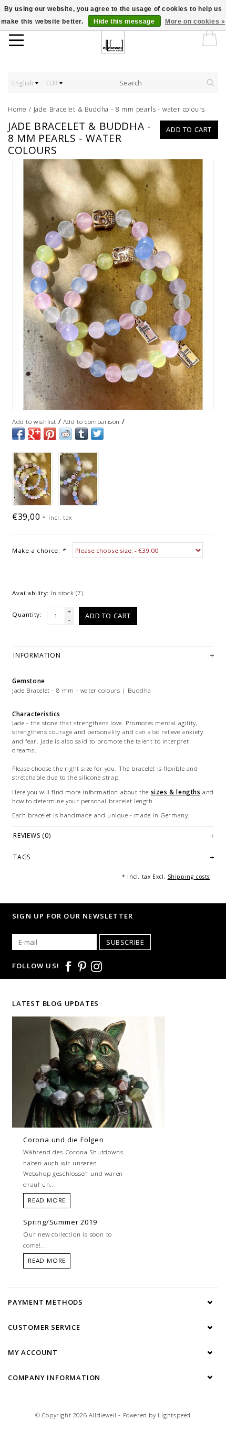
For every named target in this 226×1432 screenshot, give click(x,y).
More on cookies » (195, 21)
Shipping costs (189, 876)
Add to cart (189, 129)
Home (17, 109)
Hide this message (124, 21)
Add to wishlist (34, 421)
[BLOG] (88, 1091)
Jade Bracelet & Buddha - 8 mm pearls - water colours (120, 109)
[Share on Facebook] (18, 434)
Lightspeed (174, 1415)
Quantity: (27, 614)
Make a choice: (39, 550)
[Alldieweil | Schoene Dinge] (119, 42)
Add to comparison (91, 421)
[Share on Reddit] (65, 434)
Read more (47, 1200)
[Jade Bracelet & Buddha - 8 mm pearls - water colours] (113, 284)
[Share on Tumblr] (81, 434)
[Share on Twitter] (97, 434)
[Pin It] (50, 434)
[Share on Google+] (34, 434)
